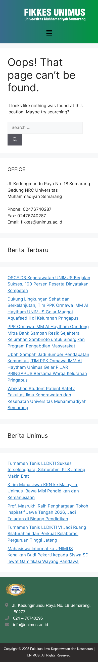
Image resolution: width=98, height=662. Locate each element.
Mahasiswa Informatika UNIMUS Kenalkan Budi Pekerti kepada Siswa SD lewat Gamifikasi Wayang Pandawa (48, 555)
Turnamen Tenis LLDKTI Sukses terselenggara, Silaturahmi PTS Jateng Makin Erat (46, 470)
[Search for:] (45, 127)
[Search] (15, 140)
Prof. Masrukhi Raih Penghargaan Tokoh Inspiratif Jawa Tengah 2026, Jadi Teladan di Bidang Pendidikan (48, 512)
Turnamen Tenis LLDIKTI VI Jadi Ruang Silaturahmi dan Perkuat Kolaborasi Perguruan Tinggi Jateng (47, 534)
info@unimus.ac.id (30, 624)
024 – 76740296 (27, 618)
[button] (49, 33)
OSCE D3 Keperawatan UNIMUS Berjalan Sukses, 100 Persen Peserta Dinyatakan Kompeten (49, 284)
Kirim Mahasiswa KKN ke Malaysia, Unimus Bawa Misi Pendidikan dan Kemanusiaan (43, 491)
